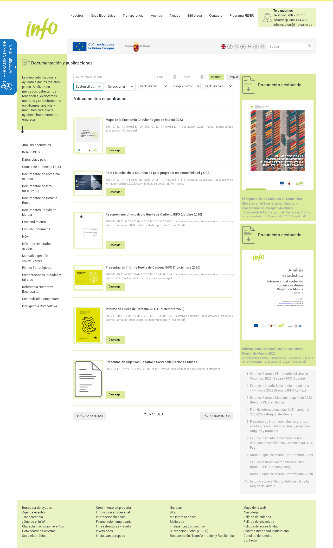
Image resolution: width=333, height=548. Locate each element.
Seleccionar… (117, 86)
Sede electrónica (34, 536)
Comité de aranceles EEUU (41, 167)
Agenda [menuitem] (156, 15)
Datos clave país (34, 159)
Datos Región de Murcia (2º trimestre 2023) (281, 474)
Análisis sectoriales (36, 145)
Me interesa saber (183, 517)
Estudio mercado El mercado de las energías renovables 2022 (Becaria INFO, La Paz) (281, 442)
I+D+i (25, 236)
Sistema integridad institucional (267, 531)
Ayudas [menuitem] (174, 15)
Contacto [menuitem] (215, 15)
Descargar (115, 150)
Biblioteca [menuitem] (195, 15)
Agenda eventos (34, 512)
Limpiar (233, 77)
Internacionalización (111, 517)
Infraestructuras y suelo (113, 526)
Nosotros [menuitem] (77, 15)
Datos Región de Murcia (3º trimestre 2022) (281, 455)
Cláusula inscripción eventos (43, 526)
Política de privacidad (259, 522)
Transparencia (32, 517)
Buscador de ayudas (37, 508)
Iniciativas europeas (110, 536)
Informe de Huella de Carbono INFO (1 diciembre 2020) (145, 309)
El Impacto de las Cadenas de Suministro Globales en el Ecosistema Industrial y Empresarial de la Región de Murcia (272, 203)
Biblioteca (177, 522)
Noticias (176, 508)
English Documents (36, 229)
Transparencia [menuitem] (133, 15)
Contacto (250, 540)
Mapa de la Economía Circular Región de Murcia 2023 (144, 120)
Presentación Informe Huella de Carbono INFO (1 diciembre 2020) (153, 267)
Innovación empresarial (113, 512)
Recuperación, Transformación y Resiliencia (202, 536)
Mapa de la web (255, 508)
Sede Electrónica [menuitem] (103, 15)
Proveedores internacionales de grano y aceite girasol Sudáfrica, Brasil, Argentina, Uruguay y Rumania (280, 426)
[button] (310, 46)
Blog (173, 512)
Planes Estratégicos (36, 268)
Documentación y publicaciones (62, 63)
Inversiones (104, 531)
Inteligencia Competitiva (39, 306)
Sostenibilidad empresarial (41, 299)
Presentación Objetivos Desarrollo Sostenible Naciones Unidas (151, 362)
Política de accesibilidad (261, 526)
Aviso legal (251, 512)
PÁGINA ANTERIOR (91, 415)
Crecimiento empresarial (114, 508)
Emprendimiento (34, 222)
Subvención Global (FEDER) (189, 531)
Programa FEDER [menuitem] (242, 15)
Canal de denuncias (258, 536)
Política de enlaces (257, 517)
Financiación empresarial (114, 522)
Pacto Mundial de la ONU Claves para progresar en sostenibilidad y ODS (158, 173)
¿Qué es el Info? (33, 522)
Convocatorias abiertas (39, 531)
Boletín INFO (31, 152)
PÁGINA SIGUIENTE (215, 415)
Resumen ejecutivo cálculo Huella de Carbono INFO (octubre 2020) (154, 214)
